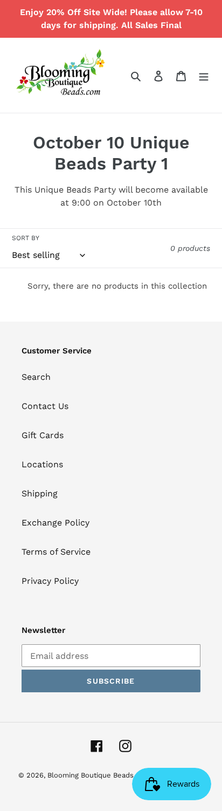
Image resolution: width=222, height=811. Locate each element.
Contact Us (45, 406)
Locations (42, 464)
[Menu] (203, 75)
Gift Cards (43, 435)
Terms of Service (56, 552)
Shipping (40, 493)
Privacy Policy (50, 581)
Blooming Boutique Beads (90, 775)
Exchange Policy (55, 522)
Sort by (25, 238)
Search (36, 377)
